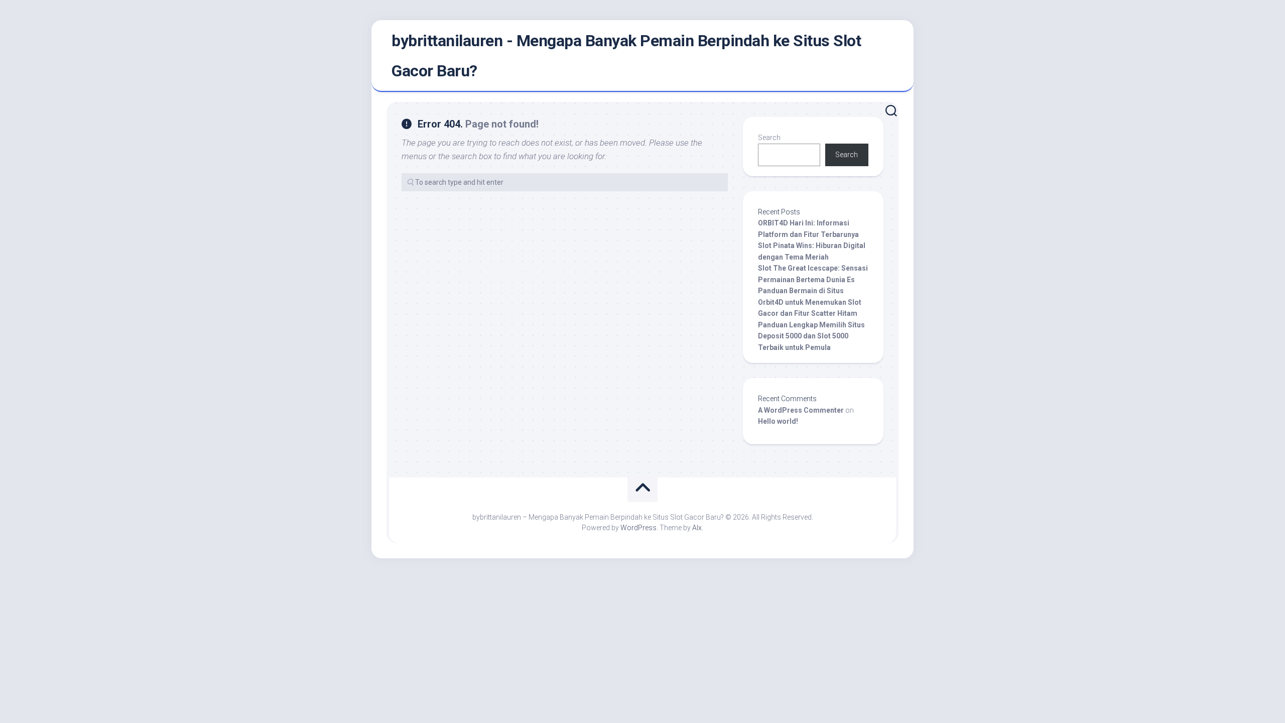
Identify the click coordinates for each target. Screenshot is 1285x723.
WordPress (638, 528)
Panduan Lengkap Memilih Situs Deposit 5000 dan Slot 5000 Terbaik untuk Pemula (811, 336)
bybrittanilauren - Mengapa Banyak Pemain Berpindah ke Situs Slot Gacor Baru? (626, 55)
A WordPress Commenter (801, 410)
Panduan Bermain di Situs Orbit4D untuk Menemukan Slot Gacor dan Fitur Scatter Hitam (809, 302)
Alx (697, 528)
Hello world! (778, 421)
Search (769, 138)
